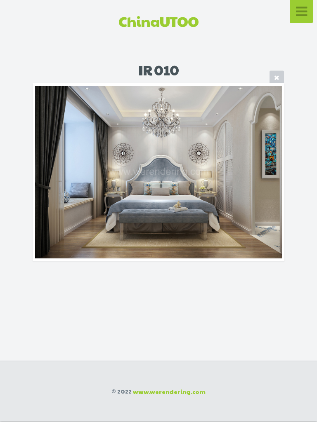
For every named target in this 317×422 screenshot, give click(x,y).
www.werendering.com (169, 391)
